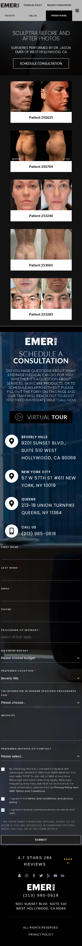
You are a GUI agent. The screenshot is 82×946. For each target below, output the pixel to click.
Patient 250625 (41, 117)
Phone (7, 609)
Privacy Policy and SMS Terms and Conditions (43, 789)
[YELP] (48, 875)
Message (8, 715)
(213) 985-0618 (38, 534)
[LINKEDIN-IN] (62, 875)
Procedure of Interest (20, 630)
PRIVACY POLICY (41, 934)
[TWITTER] (41, 875)
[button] (77, 10)
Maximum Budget (14, 650)
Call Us (28, 527)
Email (6, 588)
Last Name (10, 567)
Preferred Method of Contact (26, 748)
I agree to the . (41, 800)
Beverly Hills (34, 437)
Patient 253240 (41, 216)
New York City (36, 472)
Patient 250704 (41, 166)
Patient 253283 (41, 314)
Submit (41, 840)
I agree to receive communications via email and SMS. (42, 811)
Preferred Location (18, 670)
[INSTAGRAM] (26, 875)
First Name (11, 547)
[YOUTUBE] (55, 875)
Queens (28, 499)
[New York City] (11, 476)
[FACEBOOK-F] (33, 875)
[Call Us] (11, 531)
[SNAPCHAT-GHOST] (19, 875)
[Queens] (11, 503)
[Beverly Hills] (11, 441)
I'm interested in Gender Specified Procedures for (38, 693)
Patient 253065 (41, 265)
